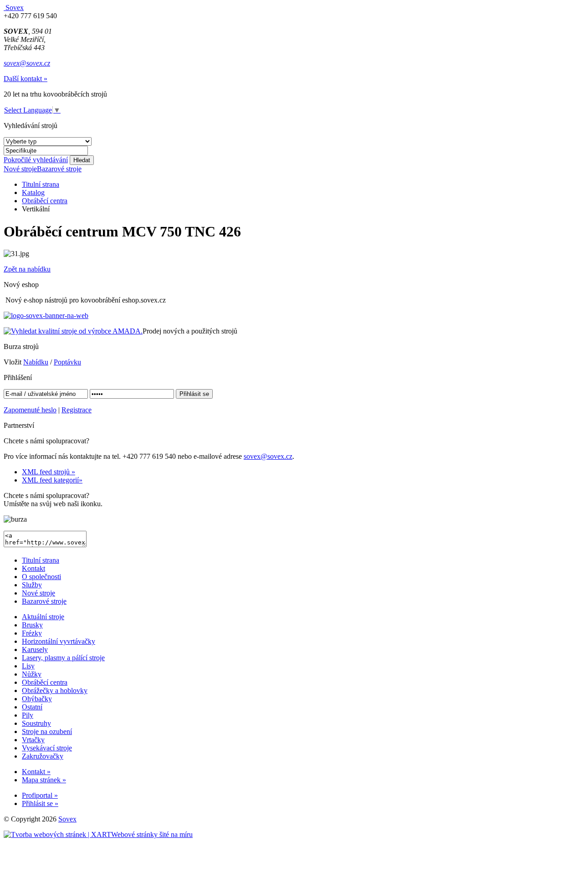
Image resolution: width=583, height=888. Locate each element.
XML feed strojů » (48, 472)
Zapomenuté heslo (30, 410)
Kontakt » (36, 771)
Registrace (76, 410)
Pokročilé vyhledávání (36, 160)
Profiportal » (40, 795)
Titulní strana (40, 184)
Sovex (67, 819)
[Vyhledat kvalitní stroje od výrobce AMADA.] (73, 331)
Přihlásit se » (40, 803)
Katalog (33, 192)
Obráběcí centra (44, 201)
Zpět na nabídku (27, 269)
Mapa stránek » (44, 780)
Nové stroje (20, 169)
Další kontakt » (25, 78)
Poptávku (67, 362)
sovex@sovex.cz (27, 63)
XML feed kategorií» (52, 480)
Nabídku (35, 362)
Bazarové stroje (59, 169)
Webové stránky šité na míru (152, 834)
